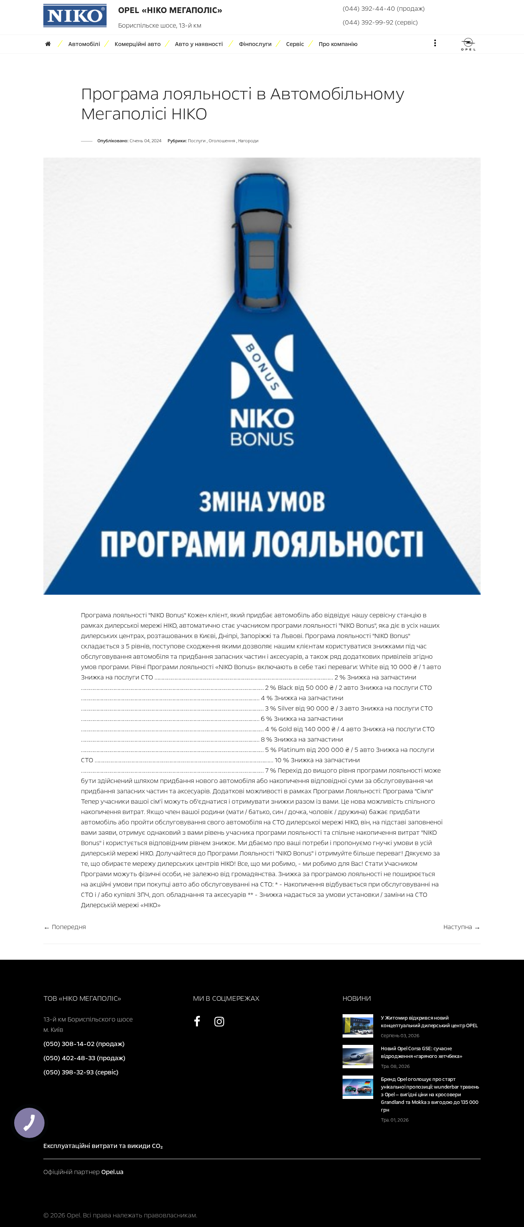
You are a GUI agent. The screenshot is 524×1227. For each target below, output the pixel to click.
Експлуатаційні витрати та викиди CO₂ (103, 1145)
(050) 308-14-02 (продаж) (84, 1043)
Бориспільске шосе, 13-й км (159, 25)
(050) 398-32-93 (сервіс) (81, 1072)
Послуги (197, 141)
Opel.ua (112, 1172)
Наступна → (462, 927)
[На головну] (75, 15)
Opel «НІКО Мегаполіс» (170, 10)
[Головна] (50, 44)
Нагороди (248, 141)
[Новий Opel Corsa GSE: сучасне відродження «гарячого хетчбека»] (358, 1056)
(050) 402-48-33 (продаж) (84, 1058)
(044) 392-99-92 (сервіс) (380, 22)
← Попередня (64, 927)
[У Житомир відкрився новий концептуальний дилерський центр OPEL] (358, 1025)
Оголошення (222, 141)
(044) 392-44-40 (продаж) (384, 8)
